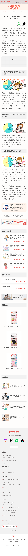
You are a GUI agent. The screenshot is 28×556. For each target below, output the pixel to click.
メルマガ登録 (14, 447)
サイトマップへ (14, 530)
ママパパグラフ (4, 11)
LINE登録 (22, 2)
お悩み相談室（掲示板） (8, 495)
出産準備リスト (6, 463)
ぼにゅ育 (4, 487)
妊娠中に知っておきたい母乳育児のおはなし (12, 484)
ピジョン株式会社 (16, 541)
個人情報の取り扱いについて (19, 539)
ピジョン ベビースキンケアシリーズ (10, 515)
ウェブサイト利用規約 (7, 539)
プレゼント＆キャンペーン (8, 472)
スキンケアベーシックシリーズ (9, 518)
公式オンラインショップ (8, 457)
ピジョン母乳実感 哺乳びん (8, 505)
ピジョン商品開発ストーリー (9, 460)
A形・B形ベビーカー (7, 520)
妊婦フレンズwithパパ (7, 482)
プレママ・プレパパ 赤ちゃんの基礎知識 (11, 479)
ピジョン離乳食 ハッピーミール (9, 510)
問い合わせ (10, 541)
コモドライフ (5, 492)
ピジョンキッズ (6, 523)
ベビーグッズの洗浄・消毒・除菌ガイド (11, 507)
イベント (4, 470)
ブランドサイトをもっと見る (10, 526)
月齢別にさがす (17, 2)
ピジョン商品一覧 (6, 455)
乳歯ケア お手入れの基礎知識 (9, 512)
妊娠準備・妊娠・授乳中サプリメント (10, 502)
